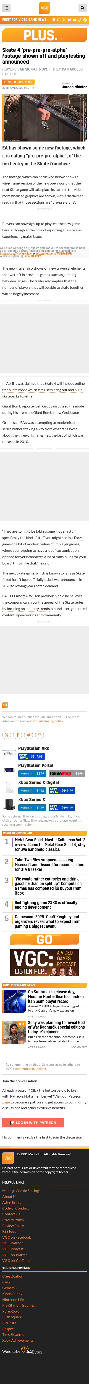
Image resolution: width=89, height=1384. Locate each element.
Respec (7, 1328)
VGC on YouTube (15, 1260)
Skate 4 (50, 383)
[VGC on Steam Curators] (85, 20)
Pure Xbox (10, 1311)
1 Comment (78, 1047)
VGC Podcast (13, 1249)
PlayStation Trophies (18, 1305)
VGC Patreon (13, 1243)
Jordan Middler (74, 87)
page (6, 1102)
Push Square (12, 1317)
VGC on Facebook (16, 1237)
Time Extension (14, 1334)
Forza (78, 537)
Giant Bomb (42, 412)
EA (22, 422)
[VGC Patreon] (53, 20)
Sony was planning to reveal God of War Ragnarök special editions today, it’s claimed (56, 1027)
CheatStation (12, 1276)
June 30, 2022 (32, 256)
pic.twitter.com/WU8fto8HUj (54, 253)
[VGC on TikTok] (79, 20)
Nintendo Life (13, 1299)
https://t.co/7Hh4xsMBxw (15, 253)
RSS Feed (9, 1231)
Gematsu (9, 1287)
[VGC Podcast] (58, 20)
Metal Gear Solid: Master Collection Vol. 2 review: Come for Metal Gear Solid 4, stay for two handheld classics (50, 845)
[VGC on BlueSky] (69, 20)
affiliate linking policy (48, 721)
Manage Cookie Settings (21, 1190)
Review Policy (13, 1225)
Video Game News (20, 82)
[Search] (83, 8)
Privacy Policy (13, 1219)
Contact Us (11, 1214)
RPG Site (9, 1323)
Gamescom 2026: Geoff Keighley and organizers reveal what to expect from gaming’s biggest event (48, 922)
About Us (9, 1196)
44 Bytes (31, 1349)
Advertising (11, 1202)
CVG (6, 1282)
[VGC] (44, 8)
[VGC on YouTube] (74, 20)
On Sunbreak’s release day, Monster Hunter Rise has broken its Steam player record (56, 997)
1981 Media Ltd (31, 1154)
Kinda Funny (12, 1293)
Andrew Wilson (28, 596)
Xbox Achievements (18, 1340)
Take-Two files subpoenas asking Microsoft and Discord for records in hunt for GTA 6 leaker (50, 865)
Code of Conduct (15, 1208)
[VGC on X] (64, 20)
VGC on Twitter (14, 1254)
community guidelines (31, 1068)
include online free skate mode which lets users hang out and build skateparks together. (43, 389)
